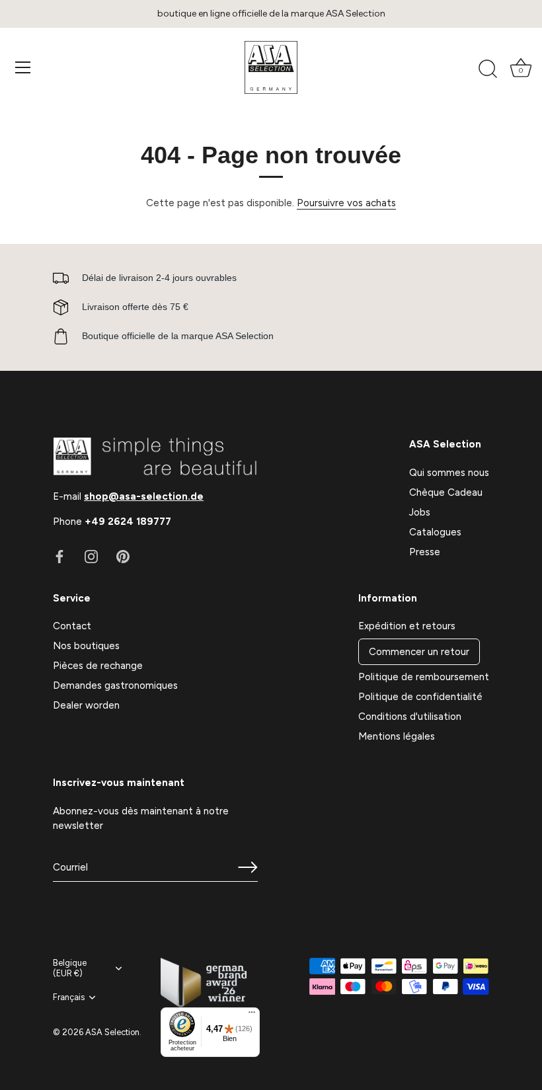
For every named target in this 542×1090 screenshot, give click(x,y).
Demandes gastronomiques (115, 685)
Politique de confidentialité (420, 697)
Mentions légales (396, 736)
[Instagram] (91, 556)
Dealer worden (86, 705)
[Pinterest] (123, 556)
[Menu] (23, 67)
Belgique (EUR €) (70, 968)
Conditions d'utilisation (409, 716)
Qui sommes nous (449, 473)
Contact (72, 626)
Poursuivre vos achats (346, 203)
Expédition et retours (406, 626)
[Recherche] (487, 69)
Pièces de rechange (98, 666)
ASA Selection (112, 1032)
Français (69, 997)
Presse (424, 552)
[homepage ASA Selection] (271, 67)
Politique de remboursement (423, 677)
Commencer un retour (419, 652)
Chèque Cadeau (446, 492)
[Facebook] (59, 556)
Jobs (419, 512)
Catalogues (435, 532)
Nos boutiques (86, 646)
